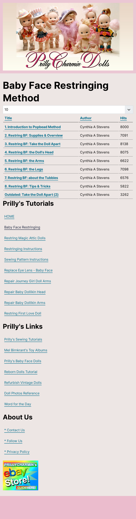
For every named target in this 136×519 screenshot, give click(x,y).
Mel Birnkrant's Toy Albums (25, 350)
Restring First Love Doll (22, 313)
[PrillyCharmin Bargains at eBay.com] (68, 475)
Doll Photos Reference (21, 393)
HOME (9, 216)
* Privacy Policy (17, 452)
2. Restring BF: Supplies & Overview (34, 135)
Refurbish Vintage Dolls (23, 382)
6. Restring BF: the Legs (24, 169)
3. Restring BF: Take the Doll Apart (32, 144)
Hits (123, 118)
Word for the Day (17, 404)
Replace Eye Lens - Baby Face (28, 270)
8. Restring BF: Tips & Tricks (27, 186)
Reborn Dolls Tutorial (20, 372)
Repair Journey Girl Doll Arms (27, 281)
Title (8, 118)
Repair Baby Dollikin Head (25, 292)
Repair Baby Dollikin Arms (24, 303)
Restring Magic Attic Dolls (25, 238)
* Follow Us (13, 441)
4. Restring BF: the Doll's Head (29, 152)
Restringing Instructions (23, 249)
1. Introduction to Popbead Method (33, 127)
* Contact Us (14, 430)
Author (86, 118)
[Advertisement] (67, 507)
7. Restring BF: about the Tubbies (31, 178)
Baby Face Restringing (22, 227)
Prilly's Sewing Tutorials (23, 339)
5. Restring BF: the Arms (24, 161)
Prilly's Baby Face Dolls (22, 361)
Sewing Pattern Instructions (26, 259)
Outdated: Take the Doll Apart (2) (32, 194)
